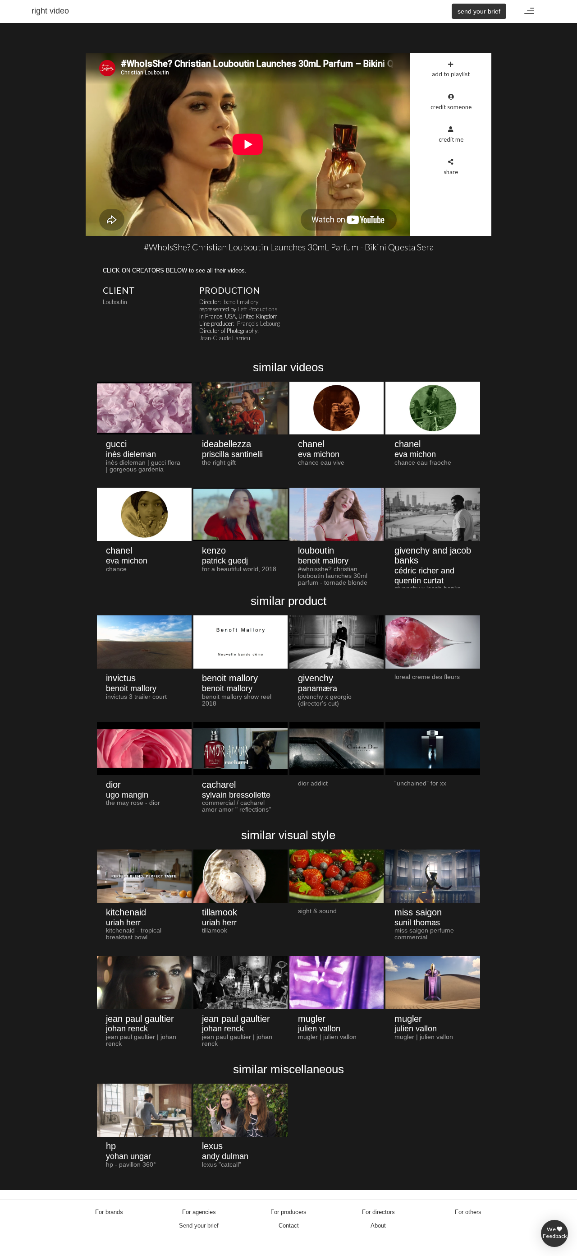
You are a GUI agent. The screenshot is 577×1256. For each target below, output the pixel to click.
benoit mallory (241, 301)
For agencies (199, 1212)
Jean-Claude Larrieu (224, 338)
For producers (288, 1212)
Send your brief (199, 1225)
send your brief (479, 11)
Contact (289, 1225)
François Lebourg (258, 323)
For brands (109, 1212)
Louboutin (115, 301)
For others (468, 1212)
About (378, 1225)
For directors (378, 1212)
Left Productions (258, 309)
